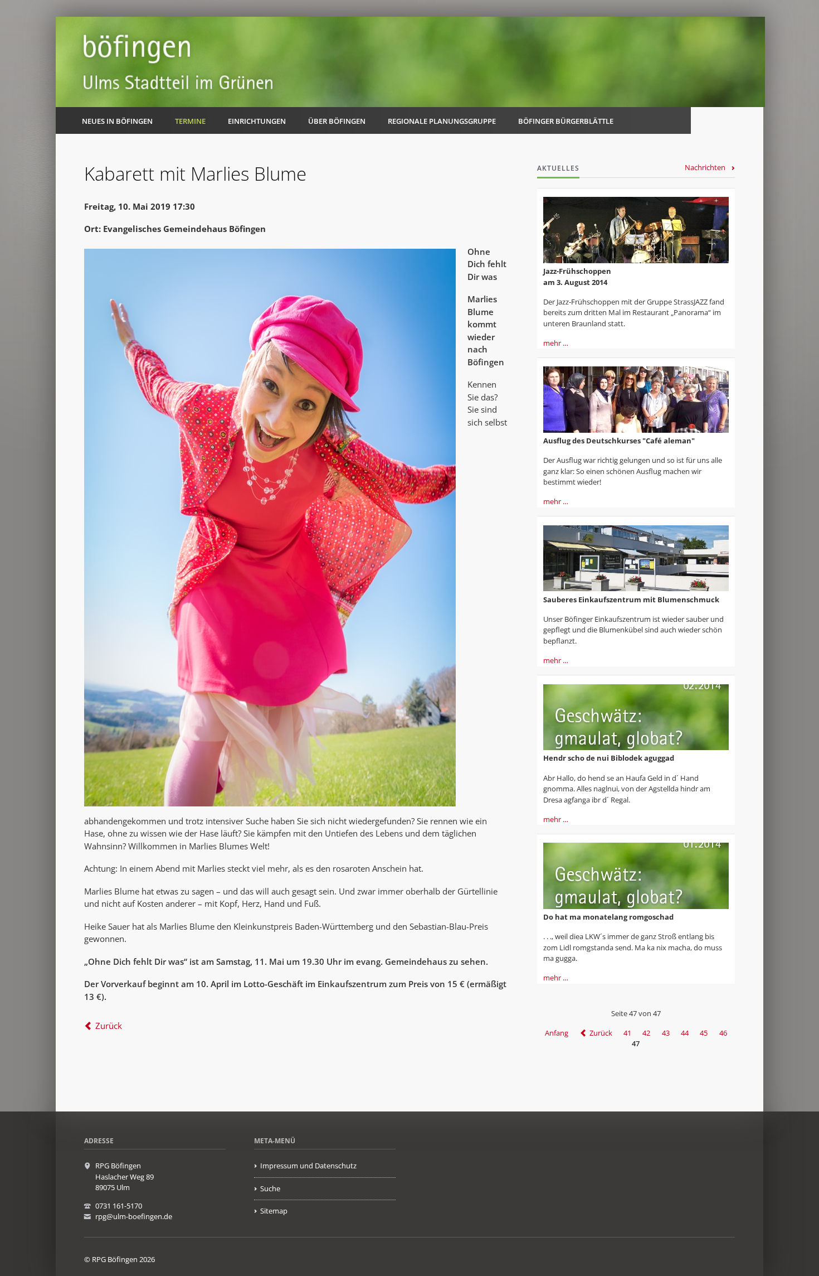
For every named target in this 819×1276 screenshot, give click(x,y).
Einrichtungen (257, 121)
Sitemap (273, 1211)
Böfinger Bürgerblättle (565, 121)
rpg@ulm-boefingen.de (133, 1216)
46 (723, 1033)
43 (666, 1033)
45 (704, 1033)
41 (627, 1033)
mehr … (555, 343)
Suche (270, 1188)
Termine (190, 121)
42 (646, 1033)
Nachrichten (705, 167)
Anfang (556, 1033)
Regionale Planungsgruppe (442, 121)
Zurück (108, 1025)
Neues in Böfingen (117, 121)
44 (685, 1033)
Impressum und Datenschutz (308, 1166)
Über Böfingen (336, 121)
